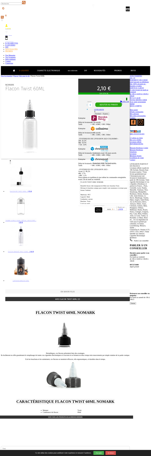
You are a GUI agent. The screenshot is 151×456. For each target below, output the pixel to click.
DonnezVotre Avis (99, 210)
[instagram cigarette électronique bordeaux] (140, 125)
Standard (98, 114)
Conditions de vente (137, 158)
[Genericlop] (11, 12)
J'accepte (99, 453)
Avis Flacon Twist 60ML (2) (67, 299)
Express (105, 114)
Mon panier (134, 110)
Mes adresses (134, 114)
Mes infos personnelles (138, 116)
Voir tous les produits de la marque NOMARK (65, 417)
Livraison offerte (135, 142)
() (137, 9)
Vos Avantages (10, 57)
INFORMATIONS (136, 144)
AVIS (120, 209)
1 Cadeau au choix (136, 138)
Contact (8, 61)
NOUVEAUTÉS (11, 49)
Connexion (9, 63)
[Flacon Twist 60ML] (11, 164)
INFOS (133, 70)
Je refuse (111, 453)
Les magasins (94, 9)
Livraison (133, 154)
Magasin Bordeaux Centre (139, 148)
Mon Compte (80, 9)
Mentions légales (135, 156)
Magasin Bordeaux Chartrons (136, 151)
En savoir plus (68, 292)
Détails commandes (136, 112)
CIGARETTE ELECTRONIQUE (48, 70)
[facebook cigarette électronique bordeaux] (133, 125)
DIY (7, 47)
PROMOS (9, 51)
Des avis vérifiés (135, 140)
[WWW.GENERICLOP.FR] (15, 70)
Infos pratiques (10, 59)
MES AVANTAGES (137, 134)
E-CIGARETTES (11, 43)
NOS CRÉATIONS (72, 71)
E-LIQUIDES (10, 45)
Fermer (133, 303)
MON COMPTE (136, 106)
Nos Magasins (10, 55)
